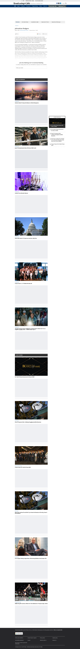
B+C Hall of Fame (25, 22)
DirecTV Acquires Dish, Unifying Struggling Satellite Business (57, 134)
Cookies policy (55, 637)
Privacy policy (42, 637)
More (45, 6)
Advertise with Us (43, 640)
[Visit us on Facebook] (57, 3)
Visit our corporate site (58, 629)
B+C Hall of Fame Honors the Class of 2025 (57, 126)
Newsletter (45, 33)
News (18, 6)
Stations (23, 6)
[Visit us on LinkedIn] (60, 3)
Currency (28, 6)
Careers (29, 640)
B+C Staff (17, 30)
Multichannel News (39, 0)
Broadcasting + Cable (30, 0)
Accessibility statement (19, 640)
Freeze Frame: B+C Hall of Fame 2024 (57, 145)
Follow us (39, 33)
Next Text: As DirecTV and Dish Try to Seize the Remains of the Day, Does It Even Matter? (57, 140)
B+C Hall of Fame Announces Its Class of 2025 (57, 130)
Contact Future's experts (32, 637)
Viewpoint (16, 25)
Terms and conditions (19, 637)
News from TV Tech (45, 22)
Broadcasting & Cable (24, 30)
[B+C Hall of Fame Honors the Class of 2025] (57, 123)
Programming (35, 6)
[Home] (15, 6)
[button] (64, 3)
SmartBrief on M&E (34, 22)
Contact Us (54, 640)
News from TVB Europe (56, 22)
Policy (40, 6)
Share (18, 33)
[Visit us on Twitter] (58, 3)
